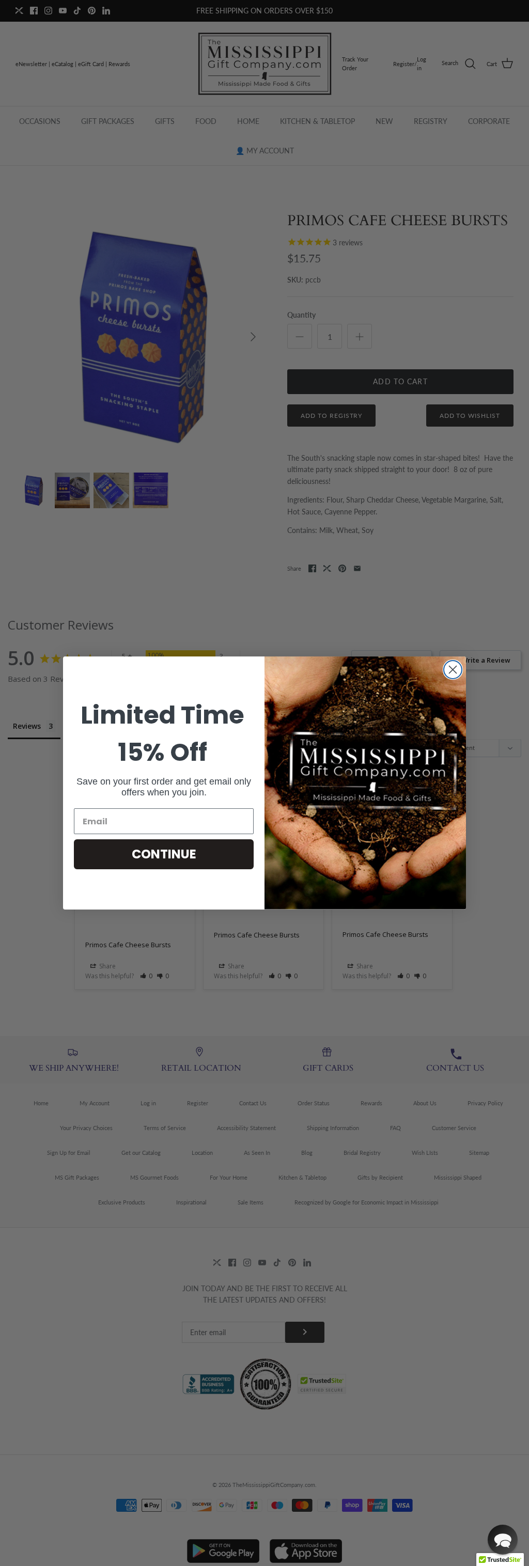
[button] (503, 1540)
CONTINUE (164, 854)
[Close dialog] (453, 670)
